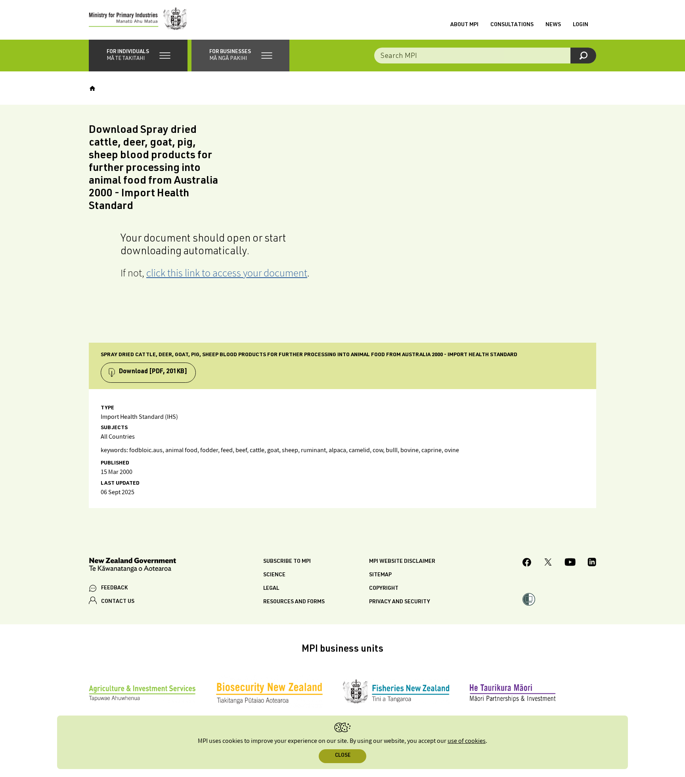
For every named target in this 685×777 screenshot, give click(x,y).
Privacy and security (399, 602)
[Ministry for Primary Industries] (138, 20)
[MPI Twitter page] (548, 563)
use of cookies (467, 741)
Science (274, 575)
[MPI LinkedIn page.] (591, 563)
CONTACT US (117, 601)
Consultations (512, 25)
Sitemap (380, 575)
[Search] (583, 55)
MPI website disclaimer (402, 561)
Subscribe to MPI (287, 561)
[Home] (92, 88)
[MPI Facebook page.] (527, 563)
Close (342, 755)
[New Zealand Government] (132, 566)
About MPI (464, 25)
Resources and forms (294, 602)
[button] (138, 55)
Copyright (383, 588)
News (553, 25)
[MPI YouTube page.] (570, 563)
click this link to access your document (226, 272)
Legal (271, 588)
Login (580, 25)
